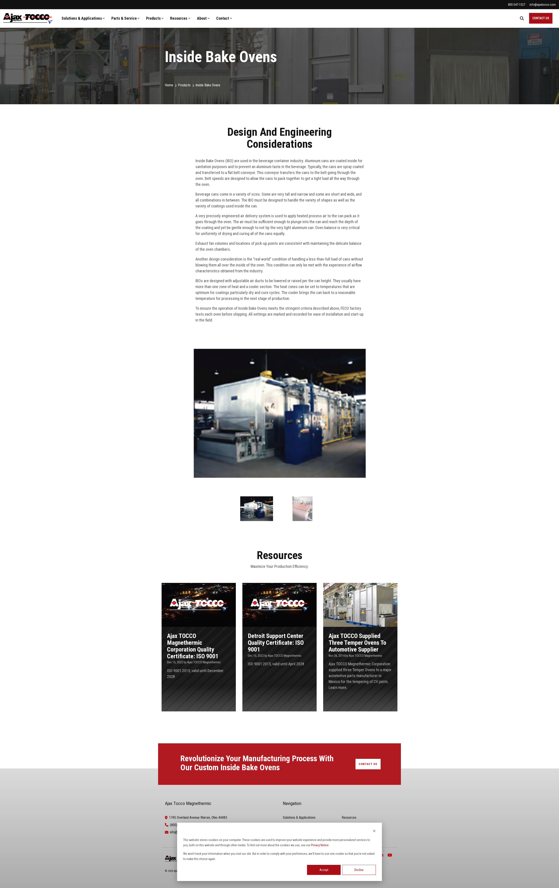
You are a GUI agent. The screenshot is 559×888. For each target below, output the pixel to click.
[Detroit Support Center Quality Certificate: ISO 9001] (279, 647)
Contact (222, 18)
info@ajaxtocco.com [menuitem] (543, 4)
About (202, 18)
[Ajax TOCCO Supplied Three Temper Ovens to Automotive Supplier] (360, 647)
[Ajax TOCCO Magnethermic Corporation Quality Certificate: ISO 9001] (199, 647)
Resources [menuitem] (349, 817)
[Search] (522, 18)
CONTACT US (540, 18)
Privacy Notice (320, 845)
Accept (323, 870)
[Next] (387, 418)
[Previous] (172, 418)
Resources (178, 18)
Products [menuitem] (184, 85)
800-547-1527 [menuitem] (516, 4)
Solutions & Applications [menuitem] (299, 817)
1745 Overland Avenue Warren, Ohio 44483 (198, 817)
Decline (359, 870)
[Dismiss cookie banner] (374, 831)
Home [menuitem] (169, 85)
